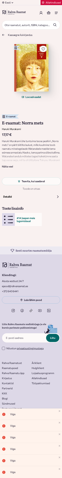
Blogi (5, 398)
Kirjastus (7, 378)
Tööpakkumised (41, 383)
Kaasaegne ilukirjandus (20, 34)
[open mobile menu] (56, 13)
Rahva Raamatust (12, 362)
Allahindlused (39, 378)
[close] (60, 411)
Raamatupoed (10, 367)
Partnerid (7, 388)
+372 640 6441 (10, 291)
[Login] (41, 13)
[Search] (55, 25)
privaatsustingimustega (30, 348)
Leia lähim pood (33, 299)
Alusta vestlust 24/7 (13, 280)
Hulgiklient (38, 367)
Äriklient (36, 362)
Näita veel (7, 166)
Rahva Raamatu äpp (13, 373)
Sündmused (8, 403)
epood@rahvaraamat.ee (15, 286)
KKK (4, 393)
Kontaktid (8, 383)
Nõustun (25, 348)
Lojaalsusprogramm (43, 373)
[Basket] (48, 13)
